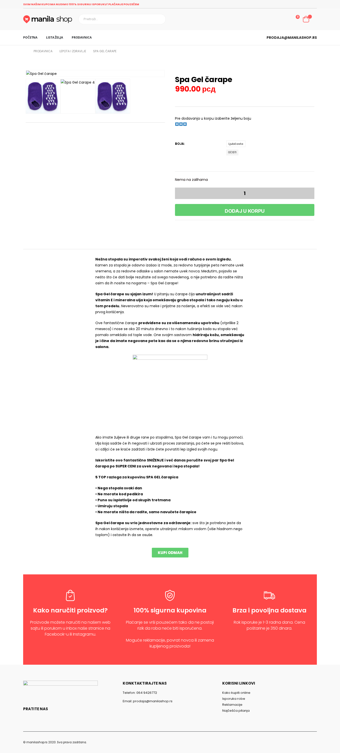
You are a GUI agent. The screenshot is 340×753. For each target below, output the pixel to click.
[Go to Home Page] (25, 51)
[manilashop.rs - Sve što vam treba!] (47, 19)
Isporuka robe (233, 698)
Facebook (28, 720)
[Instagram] (313, 4)
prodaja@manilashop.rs (292, 37)
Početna (30, 37)
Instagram (39, 720)
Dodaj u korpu (245, 211)
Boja (179, 144)
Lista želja (54, 37)
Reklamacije (232, 704)
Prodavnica (82, 37)
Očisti (232, 152)
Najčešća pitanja (236, 710)
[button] (170, 552)
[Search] (159, 19)
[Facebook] (305, 4)
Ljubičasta (235, 144)
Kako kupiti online (236, 692)
